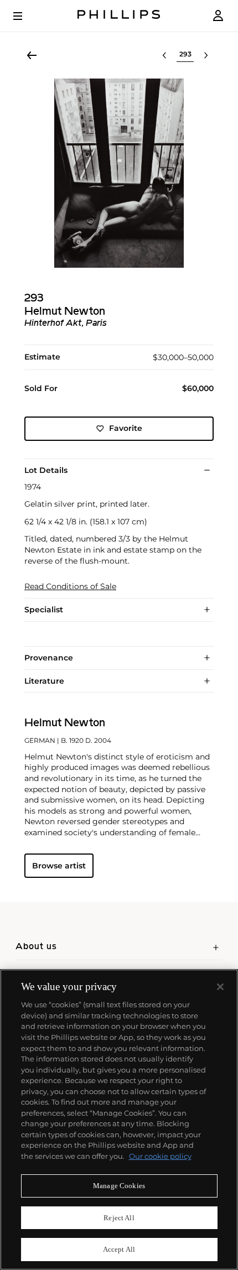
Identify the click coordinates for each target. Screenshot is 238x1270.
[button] (119, 173)
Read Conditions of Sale (70, 586)
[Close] (220, 987)
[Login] (218, 16)
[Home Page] (119, 16)
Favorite (125, 428)
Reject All (119, 1218)
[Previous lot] (164, 55)
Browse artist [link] (59, 866)
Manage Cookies (119, 1185)
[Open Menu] (25, 16)
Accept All (119, 1249)
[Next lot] (206, 55)
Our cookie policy (160, 1156)
